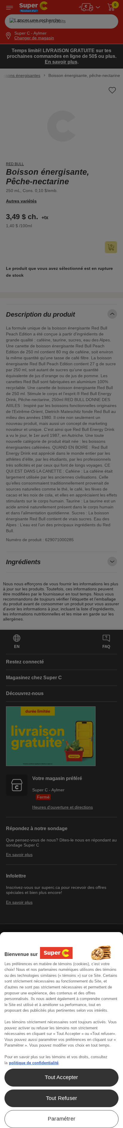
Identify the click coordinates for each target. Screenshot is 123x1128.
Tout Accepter (61, 1077)
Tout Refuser (61, 1098)
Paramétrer (61, 1119)
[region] (61, 1030)
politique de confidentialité (34, 1063)
